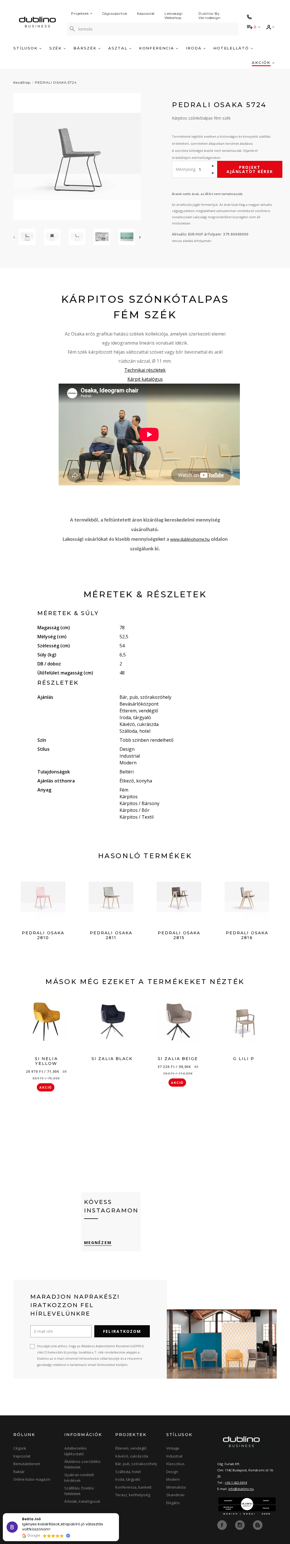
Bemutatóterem (26, 1463)
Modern (173, 1479)
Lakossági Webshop (174, 15)
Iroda (194, 48)
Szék (56, 48)
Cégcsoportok (114, 13)
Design (172, 1471)
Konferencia (157, 48)
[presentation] (14, 237)
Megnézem (98, 1242)
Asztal (118, 48)
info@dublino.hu (241, 1489)
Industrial (174, 1456)
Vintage (172, 1448)
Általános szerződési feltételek (82, 1464)
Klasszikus (175, 1463)
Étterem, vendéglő (130, 1448)
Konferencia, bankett (133, 1487)
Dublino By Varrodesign (209, 15)
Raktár (19, 1471)
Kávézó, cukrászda (131, 1456)
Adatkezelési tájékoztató (75, 1451)
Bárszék (85, 48)
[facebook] (222, 1525)
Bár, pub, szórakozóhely (136, 1463)
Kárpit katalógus (145, 379)
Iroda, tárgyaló (127, 1479)
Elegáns (173, 1502)
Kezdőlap (22, 82)
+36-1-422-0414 (236, 1482)
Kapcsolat (146, 13)
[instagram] (240, 1525)
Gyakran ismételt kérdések (79, 1477)
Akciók (262, 62)
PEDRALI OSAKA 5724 (56, 82)
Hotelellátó (232, 48)
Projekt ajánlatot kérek (250, 169)
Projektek (80, 13)
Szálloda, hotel (128, 1471)
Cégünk (19, 1448)
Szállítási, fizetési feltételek (79, 1490)
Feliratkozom (122, 1331)
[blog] (258, 1525)
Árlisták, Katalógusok (82, 1501)
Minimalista (176, 1487)
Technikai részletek (145, 370)
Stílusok (26, 48)
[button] (119, 1513)
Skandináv (175, 1494)
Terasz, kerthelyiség (132, 1494)
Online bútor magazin (31, 1479)
